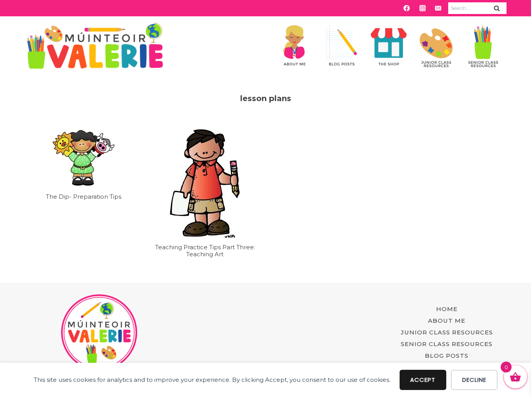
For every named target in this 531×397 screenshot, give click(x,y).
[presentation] (83, 158)
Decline (474, 380)
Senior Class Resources (447, 344)
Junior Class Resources (447, 332)
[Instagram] (422, 8)
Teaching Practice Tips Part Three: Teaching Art (205, 250)
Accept (422, 380)
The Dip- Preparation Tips (83, 196)
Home (447, 309)
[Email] (438, 8)
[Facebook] (406, 8)
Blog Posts (446, 355)
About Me (446, 320)
